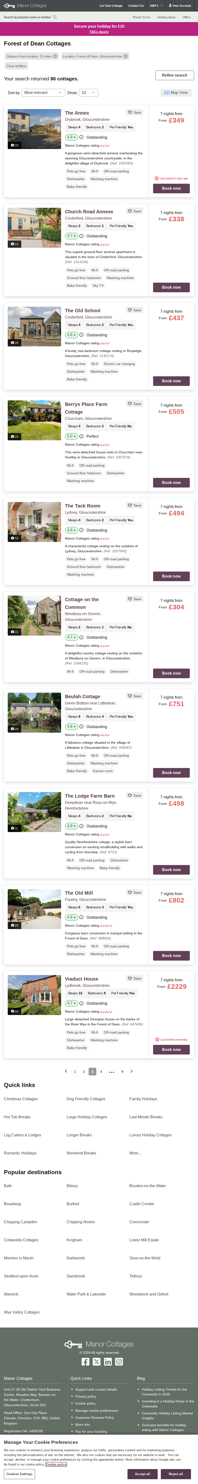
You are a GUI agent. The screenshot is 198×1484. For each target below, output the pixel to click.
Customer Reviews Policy (94, 1417)
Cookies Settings (19, 1474)
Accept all (142, 1474)
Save (137, 112)
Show (72, 93)
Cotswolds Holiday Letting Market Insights (167, 1415)
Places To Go (141, 17)
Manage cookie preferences (96, 1410)
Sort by (14, 93)
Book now (171, 188)
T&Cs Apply (99, 32)
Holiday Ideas (166, 17)
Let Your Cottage (110, 5)
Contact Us (136, 5)
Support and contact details (96, 1389)
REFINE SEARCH (174, 75)
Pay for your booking (91, 1431)
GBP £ (154, 5)
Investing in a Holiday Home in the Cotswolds (168, 1403)
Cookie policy (85, 1403)
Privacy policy (85, 1396)
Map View (179, 93)
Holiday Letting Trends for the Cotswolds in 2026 (164, 1391)
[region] (99, 1459)
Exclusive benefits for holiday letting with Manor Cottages (164, 1427)
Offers (187, 17)
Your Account (181, 5)
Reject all (176, 1474)
